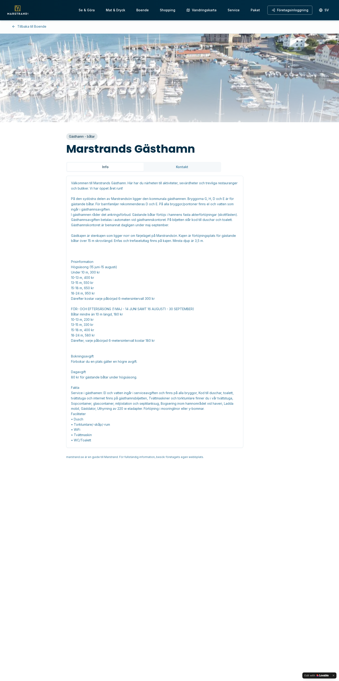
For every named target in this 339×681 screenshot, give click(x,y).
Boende (142, 10)
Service (234, 10)
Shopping (167, 10)
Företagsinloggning (292, 10)
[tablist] (143, 167)
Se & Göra (87, 10)
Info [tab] (105, 167)
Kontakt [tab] (182, 167)
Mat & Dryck (115, 10)
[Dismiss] (333, 675)
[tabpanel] (169, 312)
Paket (255, 10)
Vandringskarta (204, 10)
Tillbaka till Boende (31, 26)
